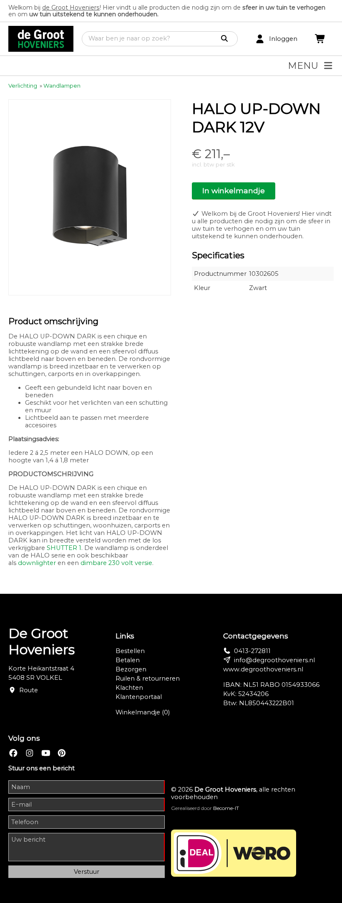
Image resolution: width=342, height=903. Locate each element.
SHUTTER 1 (64, 548)
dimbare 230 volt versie (116, 563)
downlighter (37, 563)
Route (28, 690)
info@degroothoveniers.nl (274, 660)
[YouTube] (46, 753)
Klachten (129, 687)
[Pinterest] (62, 753)
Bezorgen (131, 669)
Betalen (128, 660)
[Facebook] (13, 753)
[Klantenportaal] (259, 39)
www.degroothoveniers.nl (263, 669)
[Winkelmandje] (320, 39)
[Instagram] (30, 753)
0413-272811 (252, 651)
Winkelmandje (143, 712)
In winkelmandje (233, 190)
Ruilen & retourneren (148, 678)
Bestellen (130, 651)
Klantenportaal (139, 697)
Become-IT (226, 808)
